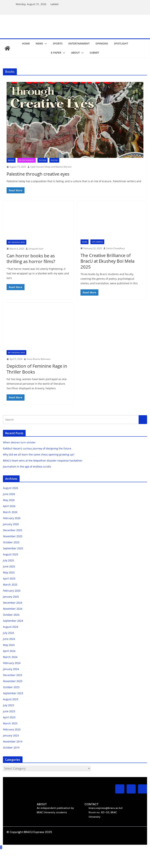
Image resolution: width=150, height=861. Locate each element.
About (75, 52)
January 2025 (11, 596)
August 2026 (10, 488)
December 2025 (12, 530)
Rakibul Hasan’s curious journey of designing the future (37, 448)
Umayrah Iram (36, 248)
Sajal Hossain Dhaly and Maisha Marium (51, 166)
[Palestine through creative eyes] (75, 120)
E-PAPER (56, 52)
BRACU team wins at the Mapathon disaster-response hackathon (43, 460)
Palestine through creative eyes (38, 174)
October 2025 (11, 542)
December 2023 (12, 675)
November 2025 (12, 536)
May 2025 (9, 572)
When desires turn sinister (19, 442)
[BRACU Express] (7, 48)
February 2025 (11, 590)
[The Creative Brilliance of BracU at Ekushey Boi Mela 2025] (111, 221)
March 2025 (10, 584)
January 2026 (11, 524)
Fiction (42, 160)
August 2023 (10, 699)
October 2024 (11, 614)
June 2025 (9, 566)
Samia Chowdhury (115, 248)
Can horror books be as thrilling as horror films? (31, 258)
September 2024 (13, 620)
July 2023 (8, 705)
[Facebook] (131, 789)
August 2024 (10, 627)
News (39, 43)
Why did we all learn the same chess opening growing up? (38, 454)
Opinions (101, 43)
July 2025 (8, 560)
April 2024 (9, 651)
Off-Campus (97, 242)
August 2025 (10, 554)
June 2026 (9, 494)
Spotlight (121, 43)
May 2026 (9, 500)
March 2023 (10, 723)
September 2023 (13, 693)
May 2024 (9, 645)
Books (11, 160)
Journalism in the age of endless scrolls (27, 466)
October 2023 (11, 687)
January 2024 (11, 669)
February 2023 (11, 729)
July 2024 (8, 633)
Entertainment (79, 43)
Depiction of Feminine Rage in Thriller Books (37, 369)
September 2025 (13, 548)
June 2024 (9, 639)
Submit (94, 52)
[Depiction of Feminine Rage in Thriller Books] (38, 328)
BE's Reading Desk (16, 242)
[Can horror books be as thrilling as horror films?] (38, 222)
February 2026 (11, 518)
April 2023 (9, 717)
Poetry (54, 160)
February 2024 (11, 663)
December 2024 (12, 602)
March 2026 (10, 512)
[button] (45, 43)
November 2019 (12, 741)
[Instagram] (119, 789)
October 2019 (11, 747)
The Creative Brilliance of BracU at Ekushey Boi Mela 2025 (107, 261)
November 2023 (12, 681)
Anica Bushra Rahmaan (38, 359)
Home (26, 43)
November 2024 (12, 608)
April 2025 (9, 578)
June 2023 (9, 711)
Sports (58, 43)
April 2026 (9, 506)
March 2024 (10, 657)
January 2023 (11, 735)
